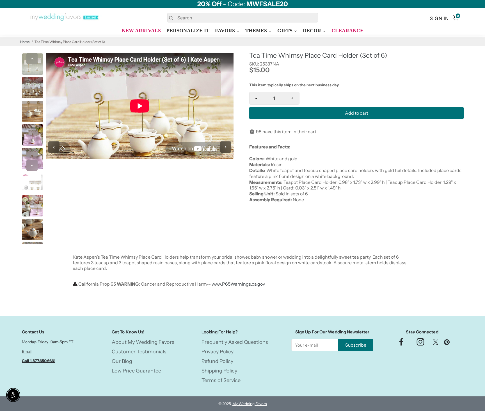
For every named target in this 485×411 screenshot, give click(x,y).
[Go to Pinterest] (447, 343)
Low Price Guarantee (136, 371)
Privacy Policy (218, 352)
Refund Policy (217, 361)
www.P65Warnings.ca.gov (238, 284)
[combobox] (242, 17)
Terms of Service (221, 380)
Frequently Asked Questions (235, 342)
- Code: (242, 4)
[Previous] (32, 58)
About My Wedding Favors (143, 342)
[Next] (32, 165)
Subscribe (355, 345)
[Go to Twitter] (435, 343)
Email (26, 351)
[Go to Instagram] (420, 343)
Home (25, 42)
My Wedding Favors (249, 403)
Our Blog (122, 361)
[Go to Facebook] (401, 343)
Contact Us (33, 332)
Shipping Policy (219, 371)
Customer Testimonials (139, 352)
